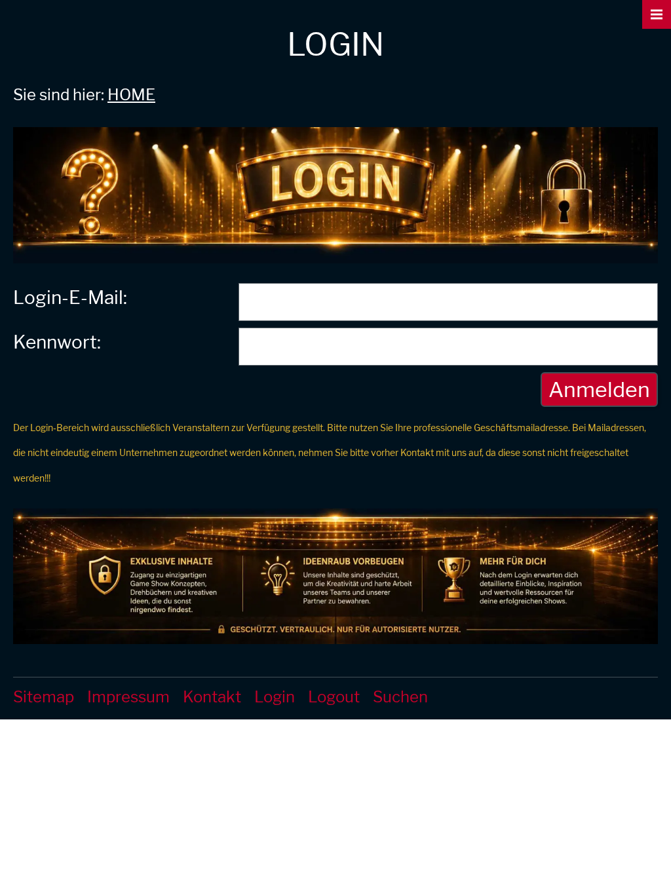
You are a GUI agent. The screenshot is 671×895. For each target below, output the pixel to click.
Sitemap (43, 696)
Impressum (128, 696)
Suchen (400, 696)
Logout (334, 696)
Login (274, 696)
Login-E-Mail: (70, 297)
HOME (131, 94)
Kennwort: (57, 342)
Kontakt (212, 696)
